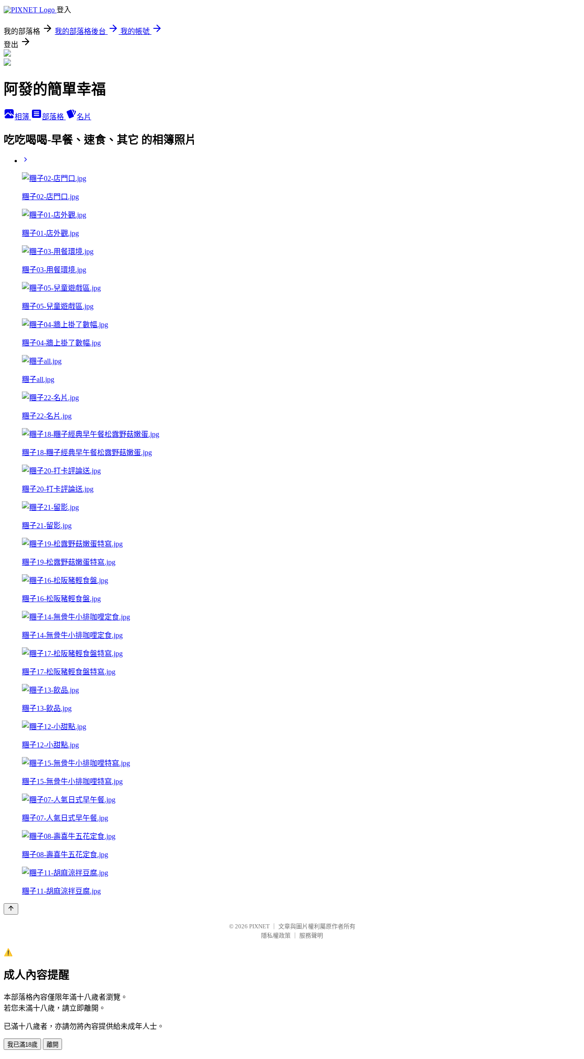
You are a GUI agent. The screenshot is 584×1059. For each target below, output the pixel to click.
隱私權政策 (276, 935)
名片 (84, 117)
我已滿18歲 (22, 1044)
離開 (52, 1044)
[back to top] (11, 909)
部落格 (54, 117)
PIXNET (259, 926)
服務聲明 (311, 935)
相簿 (23, 117)
